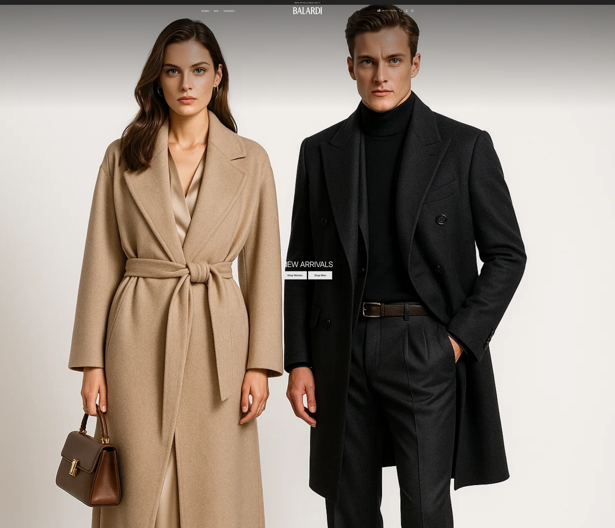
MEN (216, 11)
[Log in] (406, 10)
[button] (387, 11)
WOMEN (205, 11)
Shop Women (295, 275)
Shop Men (320, 275)
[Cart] (412, 10)
